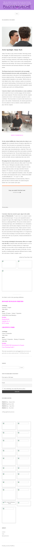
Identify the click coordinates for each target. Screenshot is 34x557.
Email (3, 382)
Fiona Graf (26, 353)
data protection (5, 535)
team (3, 533)
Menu (17, 13)
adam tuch (23, 351)
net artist (9, 353)
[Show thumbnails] (17, 135)
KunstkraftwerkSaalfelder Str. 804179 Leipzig (6, 321)
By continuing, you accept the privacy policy (14, 388)
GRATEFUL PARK (8, 327)
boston (27, 351)
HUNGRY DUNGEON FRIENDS (12, 301)
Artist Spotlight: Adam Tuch (12, 50)
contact (3, 532)
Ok (17, 7)
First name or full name (7, 377)
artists (14, 351)
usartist (13, 353)
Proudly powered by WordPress (8, 545)
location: (4, 317)
